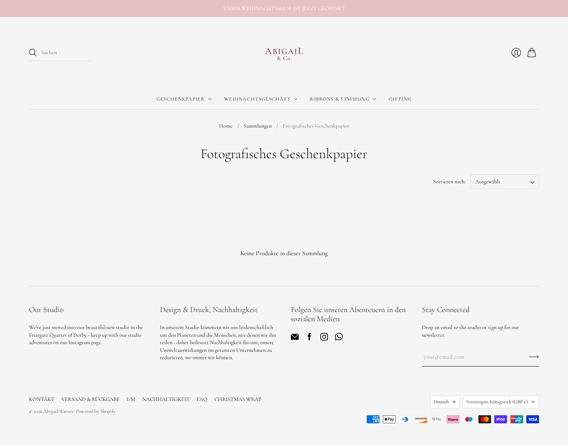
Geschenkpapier (180, 99)
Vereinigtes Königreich (497, 402)
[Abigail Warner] (284, 53)
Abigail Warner (58, 411)
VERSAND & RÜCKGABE (90, 399)
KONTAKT (41, 399)
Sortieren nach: (449, 181)
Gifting (400, 99)
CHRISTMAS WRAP (238, 399)
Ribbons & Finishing (339, 99)
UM (131, 399)
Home (226, 126)
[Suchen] (33, 52)
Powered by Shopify (96, 411)
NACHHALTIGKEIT (166, 399)
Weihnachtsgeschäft (257, 99)
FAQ (202, 399)
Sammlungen (258, 126)
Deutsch (441, 402)
